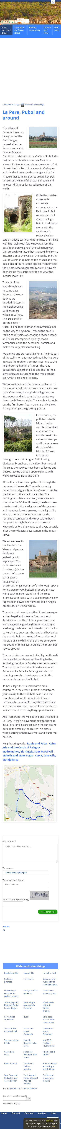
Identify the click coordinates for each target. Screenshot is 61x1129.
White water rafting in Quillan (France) (48, 1006)
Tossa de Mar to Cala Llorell (10, 1030)
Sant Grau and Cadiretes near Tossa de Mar (11, 1078)
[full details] (4, 931)
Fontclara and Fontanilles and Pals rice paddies (30, 1079)
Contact (42, 1113)
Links (53, 1113)
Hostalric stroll (49, 972)
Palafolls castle (11, 972)
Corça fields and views (9, 1018)
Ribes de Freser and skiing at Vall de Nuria (50, 1066)
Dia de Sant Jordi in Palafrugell (48, 1031)
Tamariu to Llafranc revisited (28, 1066)
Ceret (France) (10, 1063)
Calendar (29, 1113)
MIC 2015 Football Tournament (48, 1043)
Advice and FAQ (47, 30)
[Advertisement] (30, 71)
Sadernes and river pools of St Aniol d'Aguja (50, 981)
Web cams (56, 28)
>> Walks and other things (31, 104)
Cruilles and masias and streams (48, 1078)
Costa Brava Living (11, 104)
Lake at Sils (28, 972)
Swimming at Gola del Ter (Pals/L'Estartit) (11, 993)
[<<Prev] (13, 1088)
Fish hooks (28, 978)
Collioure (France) (8, 980)
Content (16, 1113)
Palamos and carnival (49, 1053)
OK (53, 1126)
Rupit (25, 1016)
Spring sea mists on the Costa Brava (48, 1019)
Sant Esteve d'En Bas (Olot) (49, 992)
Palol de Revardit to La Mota (29, 1043)
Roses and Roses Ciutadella (28, 1031)
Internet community (34, 28)
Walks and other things (6, 30)
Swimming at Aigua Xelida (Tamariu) (29, 1005)
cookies (49, 1120)
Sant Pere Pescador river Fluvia (30, 1054)
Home (4, 1113)
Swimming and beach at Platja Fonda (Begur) (11, 1005)
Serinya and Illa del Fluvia (30, 992)
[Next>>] (33, 1088)
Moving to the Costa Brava (19, 30)
